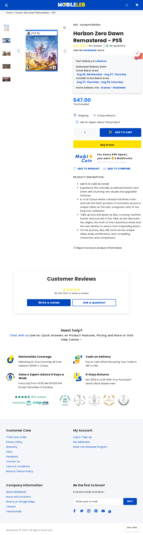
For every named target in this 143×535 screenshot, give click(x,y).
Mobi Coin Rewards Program (90, 447)
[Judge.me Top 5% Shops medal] (123, 400)
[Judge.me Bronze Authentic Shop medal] (109, 400)
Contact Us (13, 461)
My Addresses (81, 442)
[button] (81, 45)
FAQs (9, 451)
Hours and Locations (18, 497)
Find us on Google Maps (20, 501)
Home (9, 12)
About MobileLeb (16, 492)
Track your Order (16, 437)
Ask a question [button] (94, 303)
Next (64, 51)
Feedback (12, 456)
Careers (11, 506)
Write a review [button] (49, 303)
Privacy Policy (14, 442)
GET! (130, 501)
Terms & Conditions (18, 466)
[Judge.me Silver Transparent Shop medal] (79, 400)
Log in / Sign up (82, 437)
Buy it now (107, 145)
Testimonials (14, 511)
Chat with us (19, 335)
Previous (18, 51)
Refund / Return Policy (19, 471)
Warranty (11, 447)
